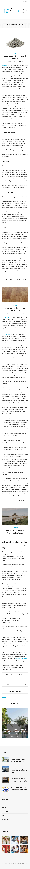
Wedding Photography (21, 658)
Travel (15, 726)
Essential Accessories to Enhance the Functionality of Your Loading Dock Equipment (19, 779)
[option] (15, 723)
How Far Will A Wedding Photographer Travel (15, 531)
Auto (3, 804)
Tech (3, 823)
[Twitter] (21, 279)
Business (4, 807)
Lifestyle (15, 53)
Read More (9, 279)
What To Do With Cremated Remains (15, 57)
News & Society (6, 819)
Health (3, 815)
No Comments (20, 61)
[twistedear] (15, 11)
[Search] (21, 1)
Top (15, 866)
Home (15, 305)
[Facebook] (19, 279)
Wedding (15, 527)
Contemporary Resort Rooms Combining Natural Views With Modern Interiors (15, 731)
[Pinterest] (23, 279)
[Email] (25, 279)
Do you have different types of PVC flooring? (15, 309)
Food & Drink (5, 811)
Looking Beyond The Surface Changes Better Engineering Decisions (19, 789)
